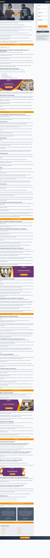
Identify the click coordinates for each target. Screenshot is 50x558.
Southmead (4, 528)
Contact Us (17, 522)
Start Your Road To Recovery (17, 390)
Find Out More (16, 439)
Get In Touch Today (17, 44)
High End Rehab (3, 21)
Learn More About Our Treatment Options (17, 503)
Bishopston (4, 529)
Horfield (3, 532)
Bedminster (19, 529)
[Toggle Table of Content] (8, 47)
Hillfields (19, 533)
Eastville (19, 530)
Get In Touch (43, 31)
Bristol (3, 533)
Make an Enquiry (25, 537)
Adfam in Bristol (9, 430)
